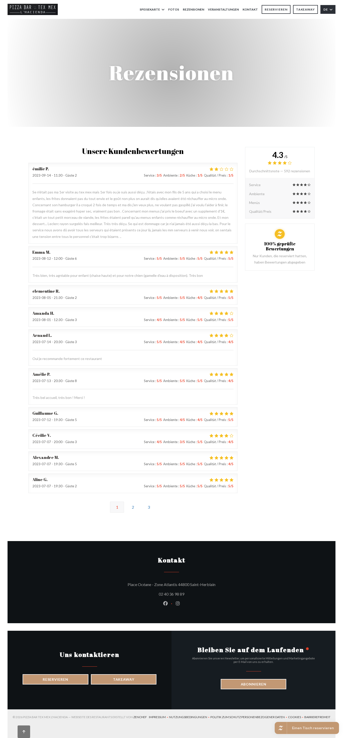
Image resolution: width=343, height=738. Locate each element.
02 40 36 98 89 (171, 594)
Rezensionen (193, 9)
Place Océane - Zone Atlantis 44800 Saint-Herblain (194, 584)
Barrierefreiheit (317, 717)
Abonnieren (253, 684)
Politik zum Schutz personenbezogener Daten (249, 717)
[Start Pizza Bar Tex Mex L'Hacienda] (33, 9)
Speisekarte (150, 9)
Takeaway (305, 9)
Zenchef (140, 717)
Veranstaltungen (223, 9)
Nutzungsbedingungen (189, 717)
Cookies (296, 717)
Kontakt (250, 9)
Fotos (173, 9)
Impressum (159, 717)
